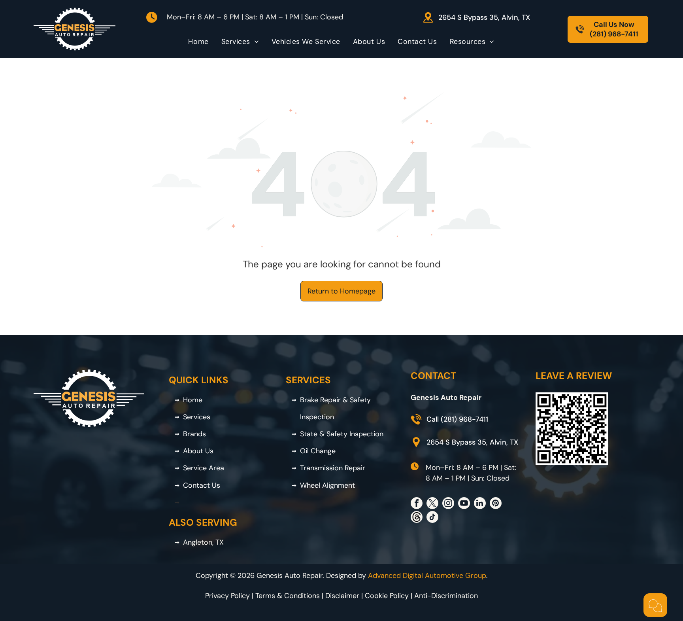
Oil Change (318, 451)
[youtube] (464, 504)
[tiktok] (432, 518)
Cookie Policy (387, 595)
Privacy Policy (227, 595)
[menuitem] (198, 41)
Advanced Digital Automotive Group (427, 575)
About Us (198, 451)
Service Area (203, 468)
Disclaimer (342, 595)
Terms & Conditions (287, 595)
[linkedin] (480, 504)
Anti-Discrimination (446, 595)
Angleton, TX (203, 542)
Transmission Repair (332, 468)
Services (196, 417)
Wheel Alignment (327, 485)
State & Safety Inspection (341, 434)
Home (192, 400)
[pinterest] (496, 504)
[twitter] (432, 504)
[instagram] (448, 504)
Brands (194, 434)
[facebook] (417, 504)
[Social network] (417, 518)
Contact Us (201, 485)
